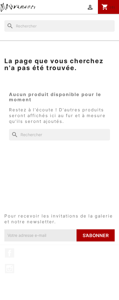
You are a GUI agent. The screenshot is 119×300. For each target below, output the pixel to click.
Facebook (9, 253)
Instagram (9, 268)
